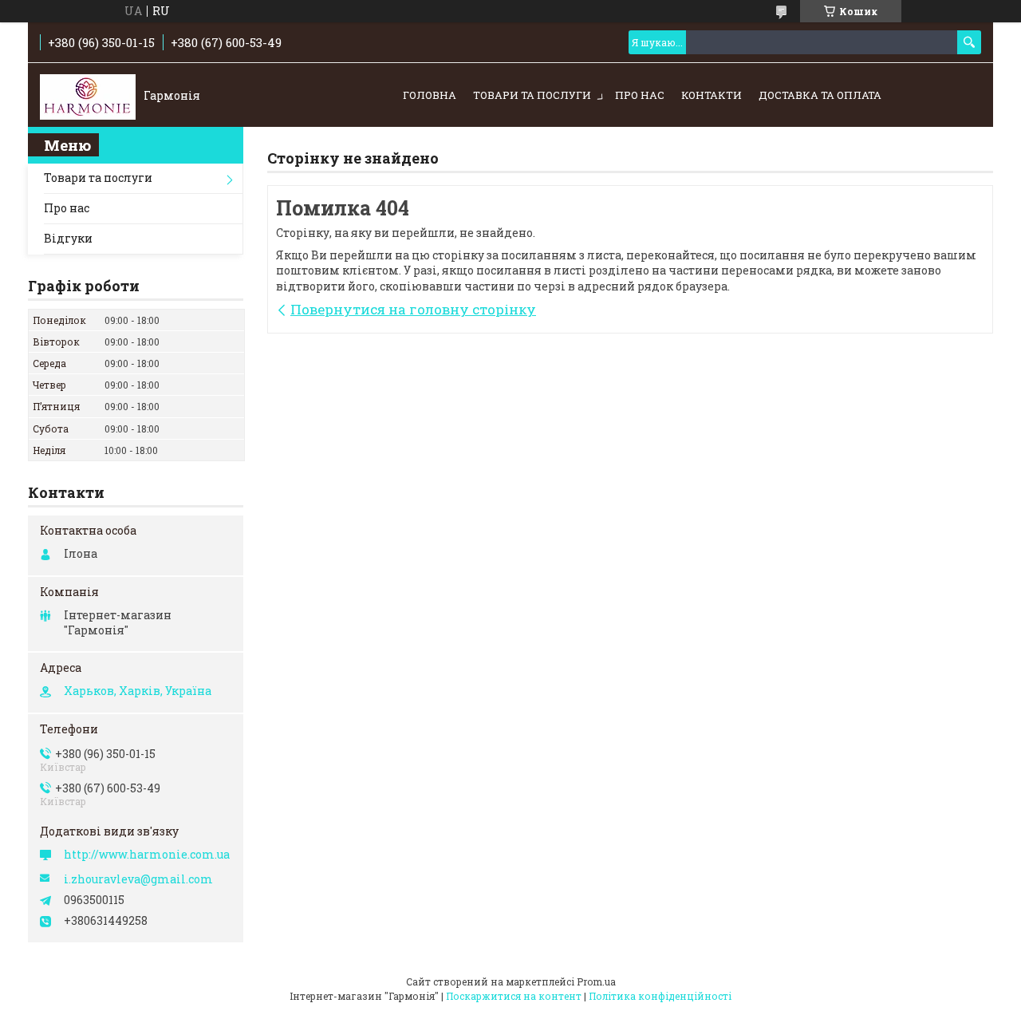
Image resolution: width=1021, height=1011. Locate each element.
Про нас (639, 95)
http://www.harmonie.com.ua (147, 854)
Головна (429, 95)
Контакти (711, 95)
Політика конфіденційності (660, 995)
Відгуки (68, 238)
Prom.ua (596, 981)
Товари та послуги (532, 95)
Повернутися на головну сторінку (413, 309)
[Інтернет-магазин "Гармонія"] (88, 96)
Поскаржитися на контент (513, 995)
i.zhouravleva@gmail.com (138, 879)
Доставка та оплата (820, 95)
